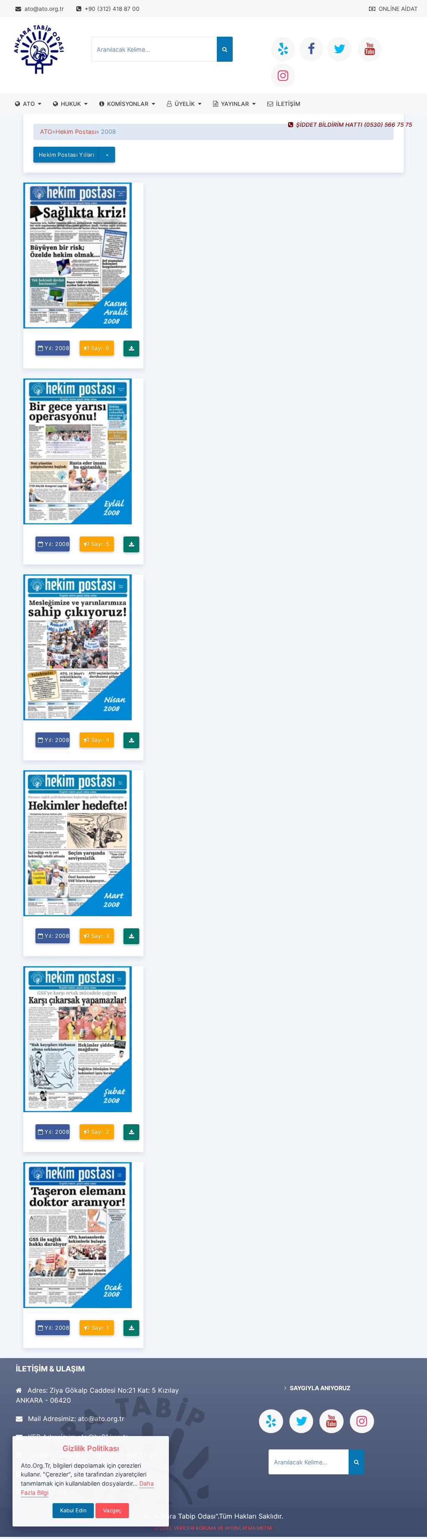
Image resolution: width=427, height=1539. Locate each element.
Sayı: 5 (100, 544)
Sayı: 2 (100, 1131)
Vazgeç (112, 1510)
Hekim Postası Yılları (66, 154)
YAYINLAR (235, 103)
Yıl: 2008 (57, 348)
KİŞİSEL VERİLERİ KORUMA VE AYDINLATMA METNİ (213, 1528)
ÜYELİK (185, 103)
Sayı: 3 (100, 935)
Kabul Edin (73, 1510)
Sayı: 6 (100, 348)
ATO (29, 103)
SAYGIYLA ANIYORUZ (319, 1387)
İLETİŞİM (288, 103)
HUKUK (71, 103)
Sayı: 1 (100, 1327)
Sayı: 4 (100, 740)
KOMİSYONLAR (127, 103)
